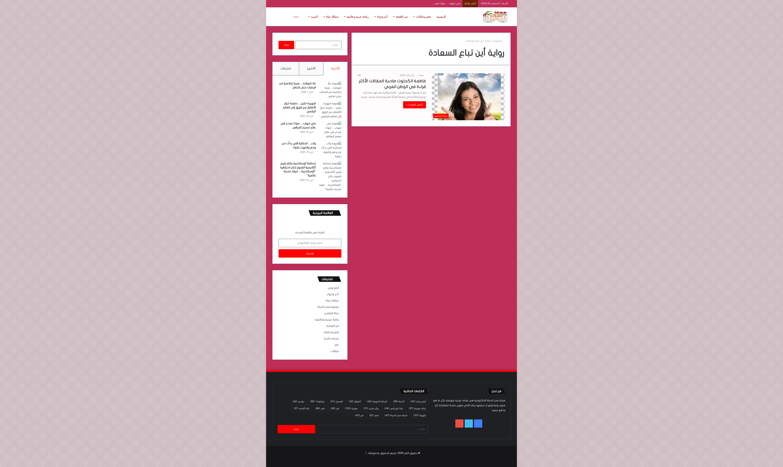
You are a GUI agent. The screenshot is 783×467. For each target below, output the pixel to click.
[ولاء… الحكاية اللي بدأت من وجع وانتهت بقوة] (330, 150)
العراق (355, 401)
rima (421, 75)
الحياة (399, 401)
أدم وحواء (382, 16)
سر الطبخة (402, 16)
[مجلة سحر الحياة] (495, 17)
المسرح (336, 401)
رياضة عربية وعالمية (358, 16)
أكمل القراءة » (414, 104)
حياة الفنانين (331, 313)
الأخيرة (335, 68)
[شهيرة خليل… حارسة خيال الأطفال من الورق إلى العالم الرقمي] (330, 110)
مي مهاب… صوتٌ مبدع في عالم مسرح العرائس (432, 3)
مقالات (335, 351)
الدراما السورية (377, 401)
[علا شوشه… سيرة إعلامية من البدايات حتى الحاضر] (330, 90)
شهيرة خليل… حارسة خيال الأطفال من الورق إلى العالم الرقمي (299, 107)
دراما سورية (417, 408)
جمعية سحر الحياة (328, 307)
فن (335, 408)
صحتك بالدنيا (331, 338)
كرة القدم (302, 408)
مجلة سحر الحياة (396, 415)
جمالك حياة (332, 16)
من (359, 415)
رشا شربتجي (393, 408)
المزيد (314, 16)
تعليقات (285, 68)
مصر (374, 415)
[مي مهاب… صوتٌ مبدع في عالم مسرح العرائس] (330, 130)
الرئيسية (441, 16)
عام (336, 345)
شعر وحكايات (423, 16)
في (320, 408)
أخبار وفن (333, 288)
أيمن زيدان (418, 401)
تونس (298, 401)
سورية (351, 408)
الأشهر (311, 68)
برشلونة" (317, 401)
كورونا (419, 415)
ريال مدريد (371, 408)
